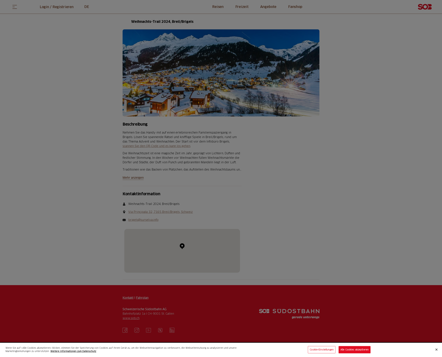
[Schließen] (436, 349)
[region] (221, 350)
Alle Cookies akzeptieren (354, 349)
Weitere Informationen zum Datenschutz (73, 351)
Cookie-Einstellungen (322, 349)
